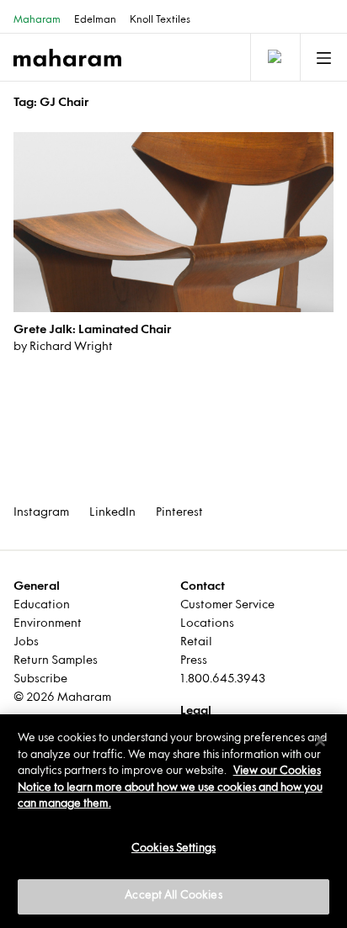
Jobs (26, 642)
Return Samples (55, 661)
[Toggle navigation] (273, 57)
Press (193, 661)
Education (41, 605)
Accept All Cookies (173, 896)
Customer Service (227, 605)
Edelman (95, 20)
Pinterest (179, 512)
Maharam (37, 20)
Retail (196, 642)
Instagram (41, 512)
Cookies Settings (173, 849)
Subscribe (40, 679)
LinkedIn (112, 512)
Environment (47, 624)
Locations (207, 624)
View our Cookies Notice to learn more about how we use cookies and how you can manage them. (170, 788)
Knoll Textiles (160, 20)
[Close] (320, 741)
